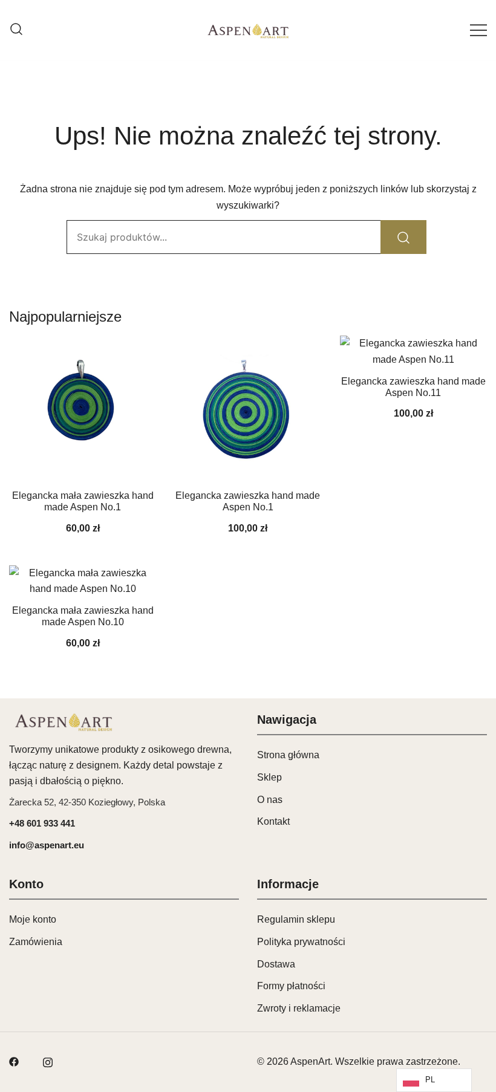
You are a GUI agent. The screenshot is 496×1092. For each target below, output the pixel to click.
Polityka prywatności (301, 942)
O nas (269, 800)
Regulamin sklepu (296, 919)
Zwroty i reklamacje (299, 1008)
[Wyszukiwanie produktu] (16, 30)
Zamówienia (35, 942)
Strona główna (288, 755)
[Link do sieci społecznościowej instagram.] (48, 1061)
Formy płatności (291, 986)
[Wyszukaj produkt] (403, 237)
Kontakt (273, 821)
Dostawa (276, 964)
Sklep (269, 777)
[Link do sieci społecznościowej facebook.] (14, 1061)
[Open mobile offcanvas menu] (478, 30)
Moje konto (32, 919)
